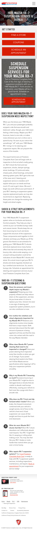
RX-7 (13, 501)
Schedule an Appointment (18, 51)
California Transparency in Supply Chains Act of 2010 (15, 513)
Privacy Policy (21, 508)
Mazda (8, 501)
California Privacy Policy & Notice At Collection (14, 515)
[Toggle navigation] (33, 3)
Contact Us (4, 510)
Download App (14, 495)
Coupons (18, 43)
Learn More (13, 482)
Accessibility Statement (23, 510)
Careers (12, 510)
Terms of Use (12, 508)
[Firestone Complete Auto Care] (9, 3)
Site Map (4, 508)
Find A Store (18, 35)
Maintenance (24, 501)
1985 (18, 501)
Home (3, 501)
